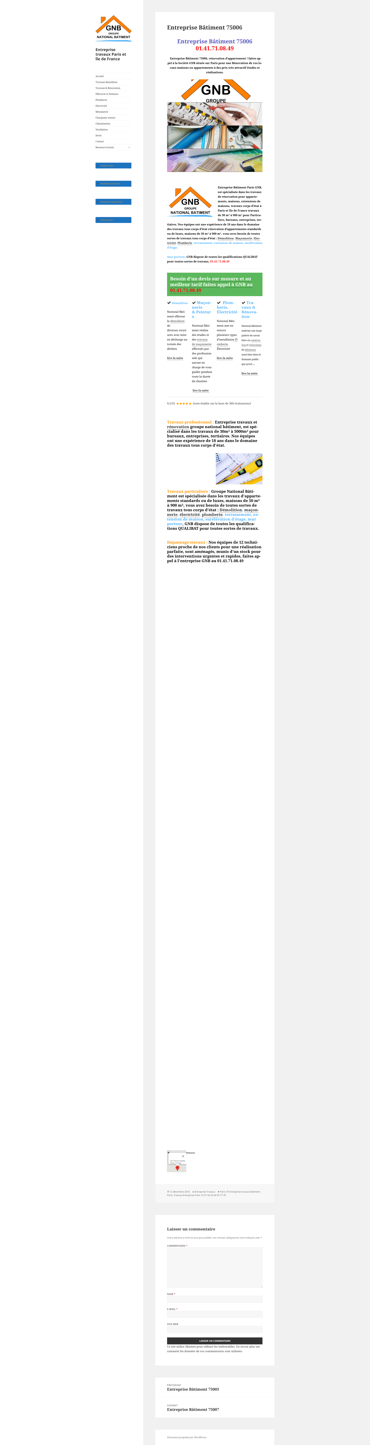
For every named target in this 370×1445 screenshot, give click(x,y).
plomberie (212, 514)
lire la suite (175, 358)
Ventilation (102, 129)
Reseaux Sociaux (105, 147)
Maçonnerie (243, 238)
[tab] (113, 166)
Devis (99, 135)
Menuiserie (102, 111)
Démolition (226, 238)
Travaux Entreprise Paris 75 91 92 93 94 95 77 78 (200, 1195)
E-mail (172, 1309)
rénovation (255, 345)
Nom (171, 1294)
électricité (190, 514)
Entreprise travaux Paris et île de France (111, 54)
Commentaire (177, 1245)
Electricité (101, 105)
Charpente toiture (105, 117)
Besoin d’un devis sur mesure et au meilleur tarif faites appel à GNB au (211, 284)
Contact (100, 141)
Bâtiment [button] (190, 1152)
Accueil (100, 76)
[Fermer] (183, 1156)
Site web (172, 1324)
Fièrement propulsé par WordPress (186, 1437)
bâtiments (250, 349)
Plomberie (101, 99)
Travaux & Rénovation (108, 88)
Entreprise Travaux (205, 1191)
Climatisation (103, 123)
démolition (177, 321)
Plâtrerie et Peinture (107, 94)
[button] (177, 1168)
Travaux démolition (106, 82)
